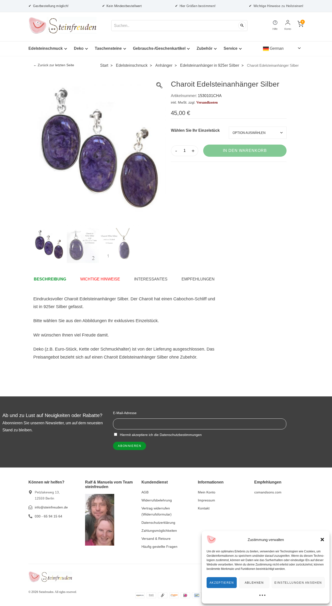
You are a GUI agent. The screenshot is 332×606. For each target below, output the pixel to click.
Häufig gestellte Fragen (159, 547)
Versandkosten (207, 102)
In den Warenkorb (245, 150)
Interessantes (150, 279)
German (276, 48)
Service (230, 48)
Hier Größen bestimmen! (195, 6)
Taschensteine (108, 48)
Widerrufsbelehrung (156, 500)
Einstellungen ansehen (298, 582)
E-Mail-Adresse (125, 413)
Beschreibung (50, 279)
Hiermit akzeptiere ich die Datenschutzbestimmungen (160, 435)
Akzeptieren (222, 582)
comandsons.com (267, 492)
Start (104, 65)
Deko (79, 48)
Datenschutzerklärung (158, 522)
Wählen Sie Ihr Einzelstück (195, 130)
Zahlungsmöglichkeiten (159, 530)
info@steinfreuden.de (51, 507)
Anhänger (163, 65)
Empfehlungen (198, 279)
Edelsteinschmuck (45, 48)
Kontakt (204, 508)
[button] (322, 539)
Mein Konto (206, 492)
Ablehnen (254, 582)
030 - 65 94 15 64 (48, 516)
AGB (145, 492)
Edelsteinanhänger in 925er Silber (209, 65)
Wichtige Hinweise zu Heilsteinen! (276, 6)
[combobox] (179, 25)
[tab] (52, 279)
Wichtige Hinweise (100, 279)
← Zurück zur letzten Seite (53, 65)
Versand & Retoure (156, 538)
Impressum (206, 500)
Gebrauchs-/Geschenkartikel (159, 48)
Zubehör (204, 48)
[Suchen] (242, 25)
